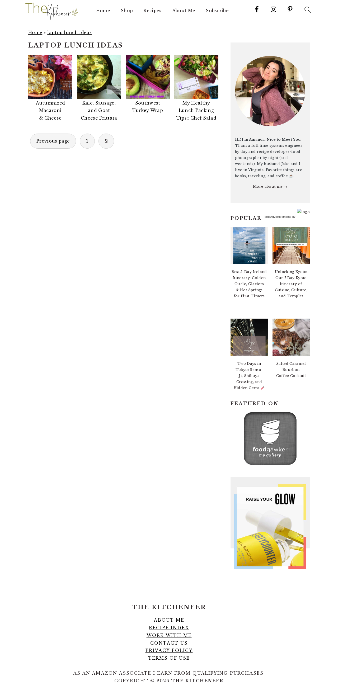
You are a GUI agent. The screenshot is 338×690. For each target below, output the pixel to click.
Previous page (53, 141)
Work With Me (169, 635)
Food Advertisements (277, 216)
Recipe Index (169, 627)
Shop (127, 10)
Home (103, 10)
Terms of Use (169, 658)
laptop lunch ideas (69, 32)
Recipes (152, 10)
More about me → (270, 186)
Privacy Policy (169, 650)
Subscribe (217, 10)
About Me (183, 10)
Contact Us (169, 643)
